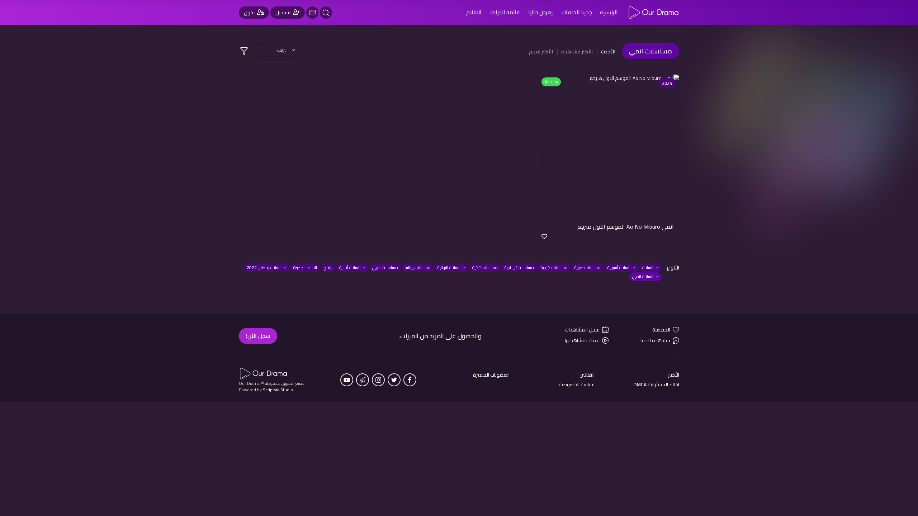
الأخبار (673, 375)
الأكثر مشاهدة (577, 52)
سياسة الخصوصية (577, 384)
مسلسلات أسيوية (621, 267)
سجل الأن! (258, 335)
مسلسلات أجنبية (352, 267)
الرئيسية (609, 12)
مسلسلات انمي (645, 276)
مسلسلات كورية (554, 267)
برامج (328, 267)
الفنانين (587, 375)
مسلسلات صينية (587, 267)
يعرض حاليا (540, 12)
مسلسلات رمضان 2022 (267, 267)
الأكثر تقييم (541, 52)
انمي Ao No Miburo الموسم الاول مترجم (625, 226)
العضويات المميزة (491, 375)
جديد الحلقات (577, 12)
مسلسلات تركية (485, 267)
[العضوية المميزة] (312, 12)
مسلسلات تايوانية (451, 267)
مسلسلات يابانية (418, 267)
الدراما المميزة (305, 267)
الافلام (474, 12)
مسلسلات (650, 267)
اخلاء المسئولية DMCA (656, 384)
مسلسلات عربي (385, 267)
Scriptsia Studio (278, 390)
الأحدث (608, 52)
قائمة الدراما (505, 12)
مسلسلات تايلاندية (519, 267)
